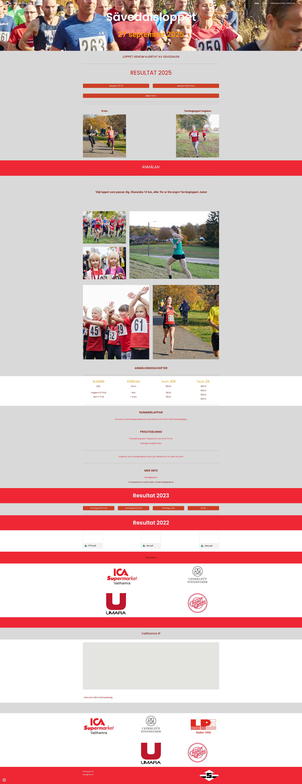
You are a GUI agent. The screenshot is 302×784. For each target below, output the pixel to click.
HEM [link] (257, 3)
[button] (299, 3)
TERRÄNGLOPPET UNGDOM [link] (282, 3)
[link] (93, 541)
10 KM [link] (264, 3)
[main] (151, 17)
